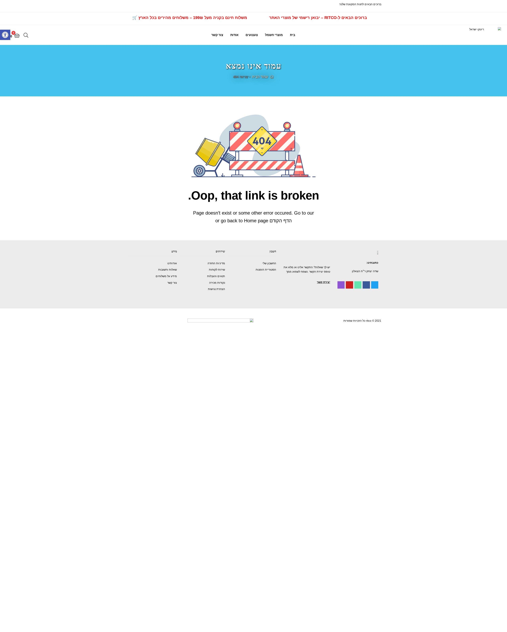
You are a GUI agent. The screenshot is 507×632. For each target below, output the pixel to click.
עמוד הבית (260, 77)
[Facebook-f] (366, 284)
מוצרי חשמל (274, 35)
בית (292, 35)
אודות (234, 35)
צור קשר (217, 35)
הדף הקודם (281, 220)
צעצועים (252, 35)
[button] (323, 282)
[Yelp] (341, 284)
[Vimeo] (357, 284)
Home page (256, 220)
